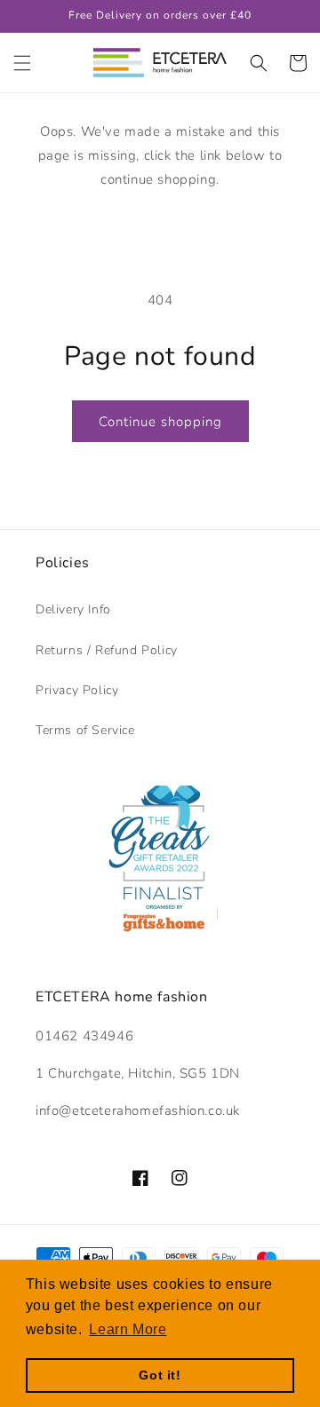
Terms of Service (85, 730)
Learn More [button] (127, 1329)
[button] (22, 63)
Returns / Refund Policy (107, 650)
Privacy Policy (77, 690)
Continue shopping (160, 422)
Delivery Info (73, 609)
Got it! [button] (159, 1375)
